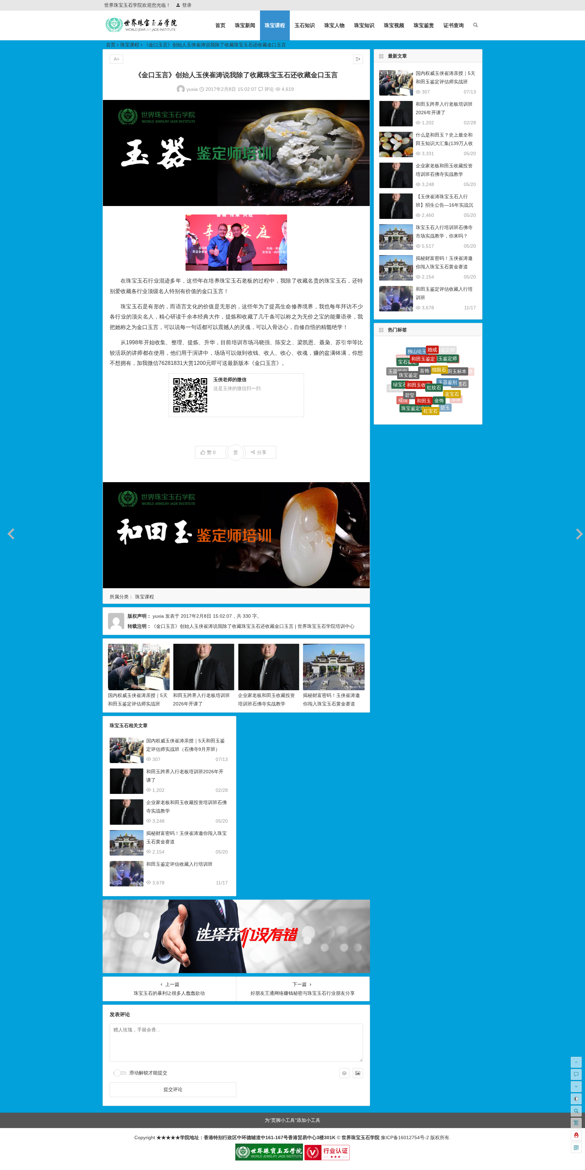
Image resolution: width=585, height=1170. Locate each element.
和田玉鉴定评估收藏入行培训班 (179, 864)
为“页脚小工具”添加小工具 (292, 1120)
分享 (261, 452)
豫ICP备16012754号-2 (404, 1137)
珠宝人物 (334, 25)
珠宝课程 (275, 25)
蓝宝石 (452, 374)
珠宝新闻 (245, 25)
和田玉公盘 (448, 403)
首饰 (424, 349)
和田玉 (424, 372)
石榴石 (395, 383)
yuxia (192, 89)
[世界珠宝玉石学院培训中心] (141, 30)
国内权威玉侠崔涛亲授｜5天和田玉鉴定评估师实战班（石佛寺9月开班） (138, 704)
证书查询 (453, 25)
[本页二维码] (576, 1147)
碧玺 (409, 371)
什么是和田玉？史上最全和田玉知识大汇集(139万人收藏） (444, 143)
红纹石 (434, 359)
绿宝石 (400, 368)
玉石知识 (305, 25)
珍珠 (456, 389)
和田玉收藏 (419, 358)
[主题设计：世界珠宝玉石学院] (269, 1159)
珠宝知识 (364, 25)
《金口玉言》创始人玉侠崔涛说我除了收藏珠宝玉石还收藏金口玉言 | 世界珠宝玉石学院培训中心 (252, 626)
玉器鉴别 (447, 360)
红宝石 (431, 388)
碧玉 (445, 389)
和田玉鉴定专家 (420, 401)
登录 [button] (187, 5)
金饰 (439, 373)
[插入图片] (358, 1073)
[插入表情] (344, 1073)
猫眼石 (439, 350)
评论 (268, 89)
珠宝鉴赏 (424, 25)
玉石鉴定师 (433, 411)
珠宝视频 (394, 25)
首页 (220, 25)
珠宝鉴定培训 (415, 387)
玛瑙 (417, 410)
